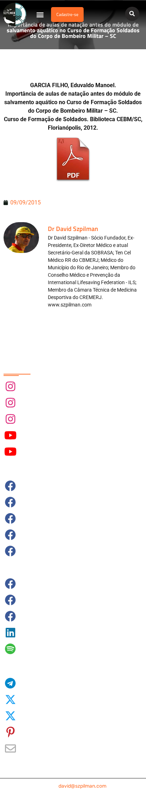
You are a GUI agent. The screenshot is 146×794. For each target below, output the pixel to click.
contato (73, 786)
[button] (40, 15)
